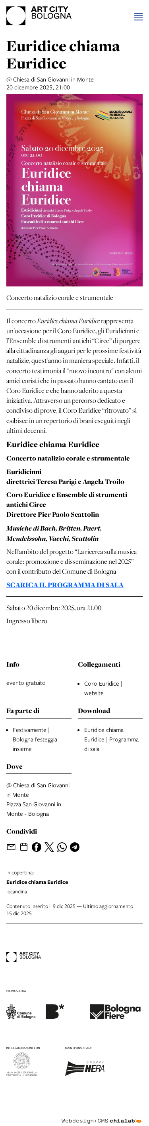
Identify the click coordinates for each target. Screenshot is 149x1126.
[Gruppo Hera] (84, 1063)
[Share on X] (49, 847)
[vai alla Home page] (39, 17)
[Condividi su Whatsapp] (62, 847)
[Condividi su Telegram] (74, 847)
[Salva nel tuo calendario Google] (24, 847)
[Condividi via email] (11, 847)
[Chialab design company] (102, 1115)
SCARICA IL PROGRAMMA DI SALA (65, 585)
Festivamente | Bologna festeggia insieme (35, 739)
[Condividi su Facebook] (36, 847)
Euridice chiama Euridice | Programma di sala (111, 739)
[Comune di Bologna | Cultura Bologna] (35, 1006)
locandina (37, 882)
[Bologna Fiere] (115, 1006)
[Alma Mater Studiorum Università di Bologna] (23, 1063)
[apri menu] (138, 16)
